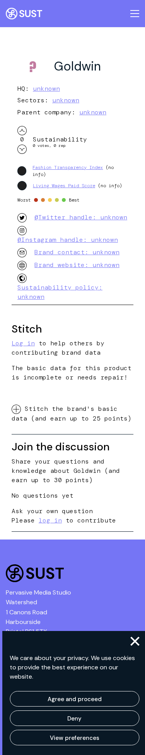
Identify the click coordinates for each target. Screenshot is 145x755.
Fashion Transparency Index (67, 167)
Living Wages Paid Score (64, 186)
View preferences (74, 738)
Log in (23, 343)
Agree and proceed (75, 699)
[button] (134, 641)
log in (50, 520)
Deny (74, 718)
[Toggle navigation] (134, 13)
